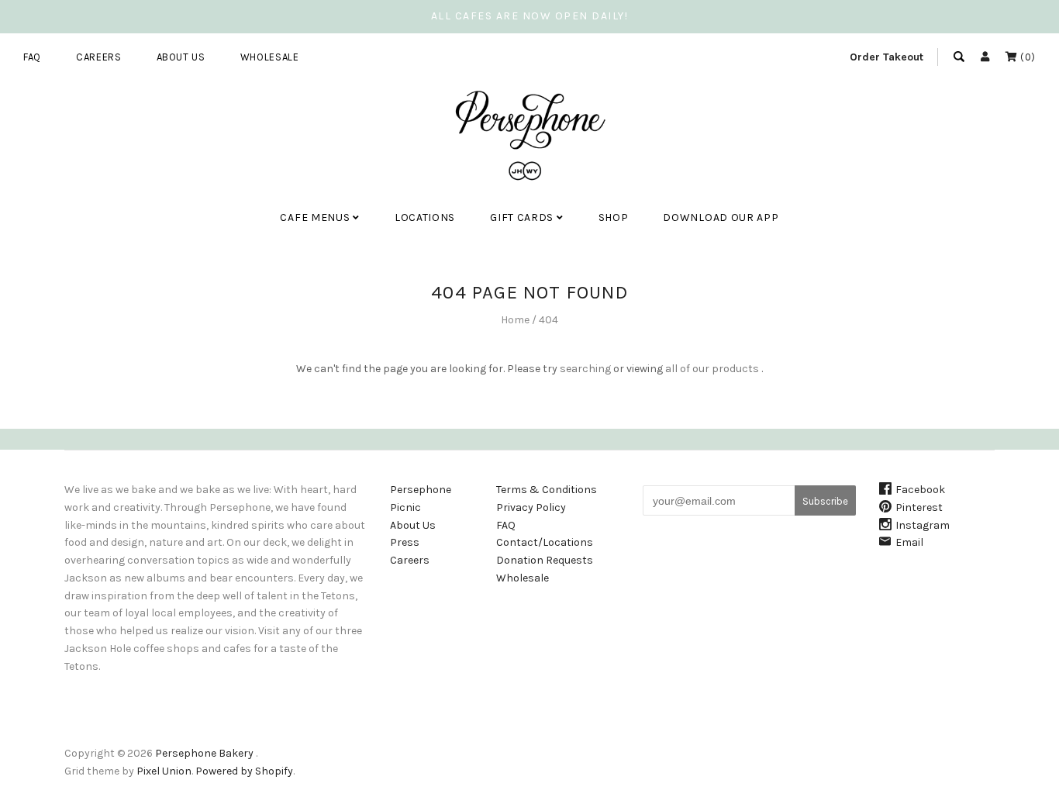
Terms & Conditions (546, 489)
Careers (99, 57)
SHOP (613, 217)
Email (909, 542)
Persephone (420, 489)
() (1026, 57)
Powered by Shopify (244, 771)
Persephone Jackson (343, 265)
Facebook (920, 489)
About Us (181, 57)
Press (404, 542)
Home (515, 319)
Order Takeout (886, 57)
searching (585, 368)
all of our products (712, 368)
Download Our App (720, 217)
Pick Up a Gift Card (546, 265)
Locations (425, 217)
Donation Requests (544, 560)
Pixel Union (163, 771)
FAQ (32, 57)
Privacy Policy (531, 507)
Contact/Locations (544, 542)
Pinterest (919, 507)
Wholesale (269, 57)
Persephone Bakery (204, 753)
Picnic (405, 507)
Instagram (922, 525)
